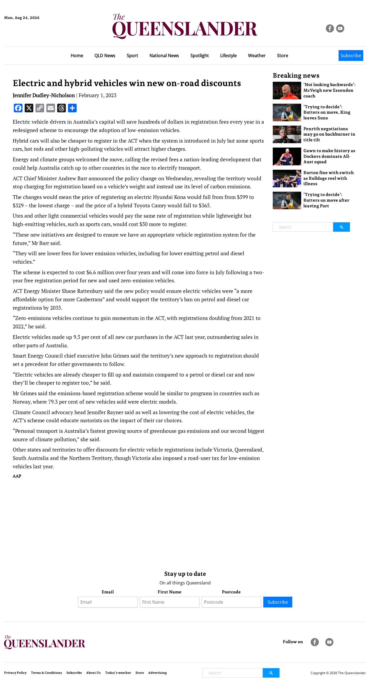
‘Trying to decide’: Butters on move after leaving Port (326, 200)
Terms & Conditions (46, 673)
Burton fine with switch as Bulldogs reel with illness (328, 178)
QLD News (105, 55)
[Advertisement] (139, 523)
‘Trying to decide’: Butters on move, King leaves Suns (326, 112)
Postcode (231, 591)
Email (108, 591)
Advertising (157, 673)
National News (164, 55)
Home (77, 55)
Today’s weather (118, 673)
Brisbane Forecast (30, 36)
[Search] (341, 227)
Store (282, 55)
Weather (257, 55)
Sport (132, 55)
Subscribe (351, 55)
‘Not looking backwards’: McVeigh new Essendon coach (329, 90)
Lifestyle (228, 55)
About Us (93, 673)
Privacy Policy (15, 673)
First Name (169, 591)
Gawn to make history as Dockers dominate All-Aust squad (329, 156)
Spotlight (199, 55)
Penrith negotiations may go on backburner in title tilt (329, 134)
